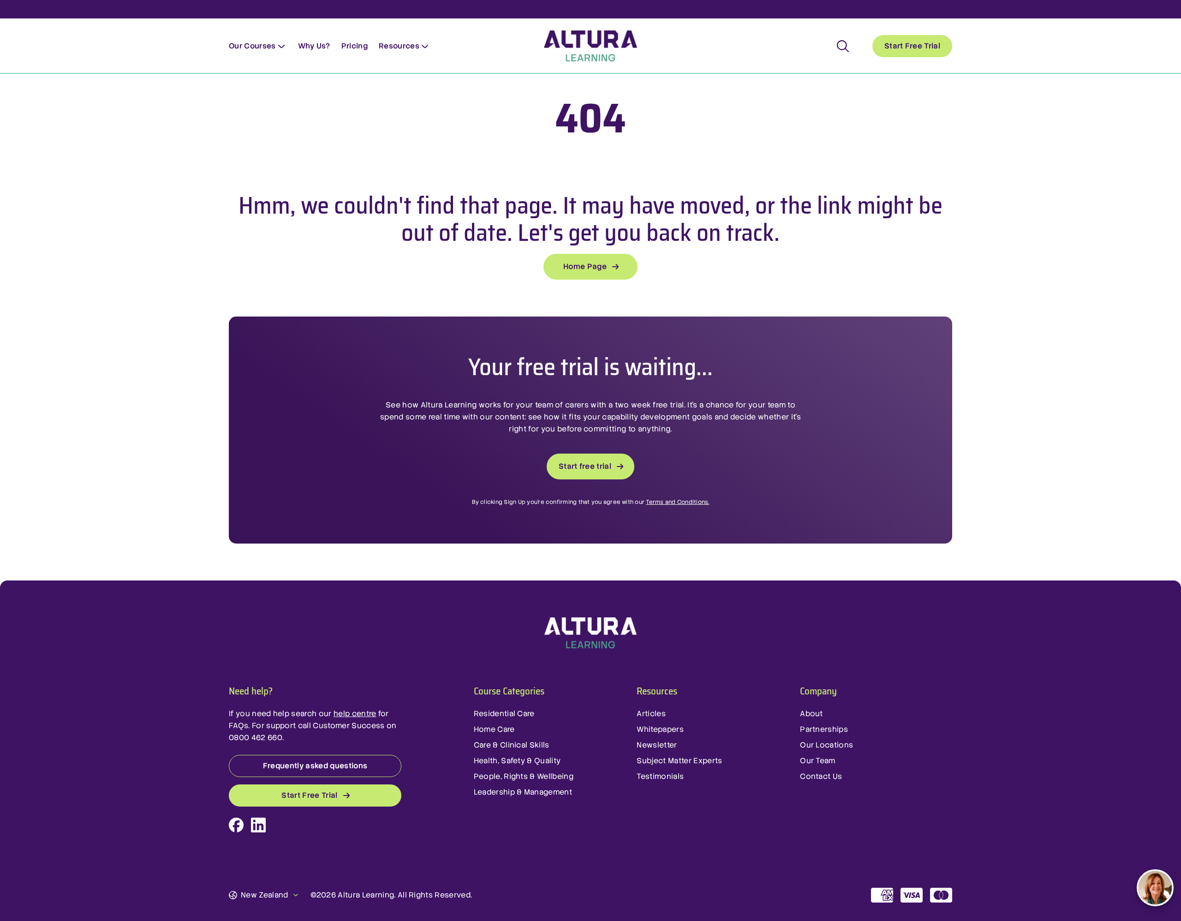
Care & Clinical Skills (511, 745)
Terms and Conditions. (677, 502)
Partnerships (824, 729)
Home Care (494, 729)
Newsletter (657, 745)
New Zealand (264, 895)
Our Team (817, 761)
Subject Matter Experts (679, 761)
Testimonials (660, 776)
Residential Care (504, 713)
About (811, 713)
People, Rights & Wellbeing (523, 776)
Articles (651, 713)
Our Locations (826, 745)
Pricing (354, 46)
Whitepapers (660, 729)
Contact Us (821, 776)
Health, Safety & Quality (517, 761)
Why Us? (314, 46)
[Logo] (590, 633)
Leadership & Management (523, 792)
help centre (355, 713)
